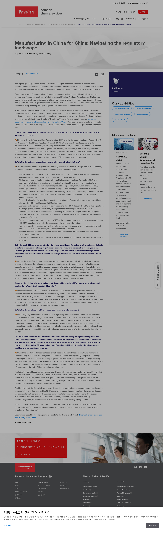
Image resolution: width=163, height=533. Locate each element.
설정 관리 (7, 525)
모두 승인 (152, 525)
